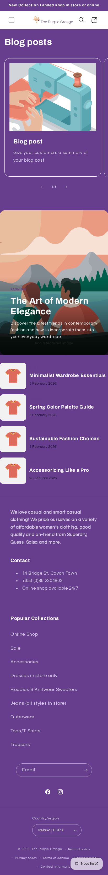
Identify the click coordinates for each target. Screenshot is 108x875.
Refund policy (79, 849)
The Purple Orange (46, 849)
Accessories (24, 662)
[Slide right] (66, 187)
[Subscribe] (85, 770)
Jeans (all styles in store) (38, 703)
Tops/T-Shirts (25, 731)
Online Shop (24, 634)
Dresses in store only (34, 675)
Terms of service (55, 858)
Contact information (57, 866)
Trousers (20, 744)
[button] (11, 20)
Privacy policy (26, 858)
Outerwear (22, 717)
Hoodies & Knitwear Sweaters (43, 689)
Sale (15, 648)
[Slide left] (42, 187)
